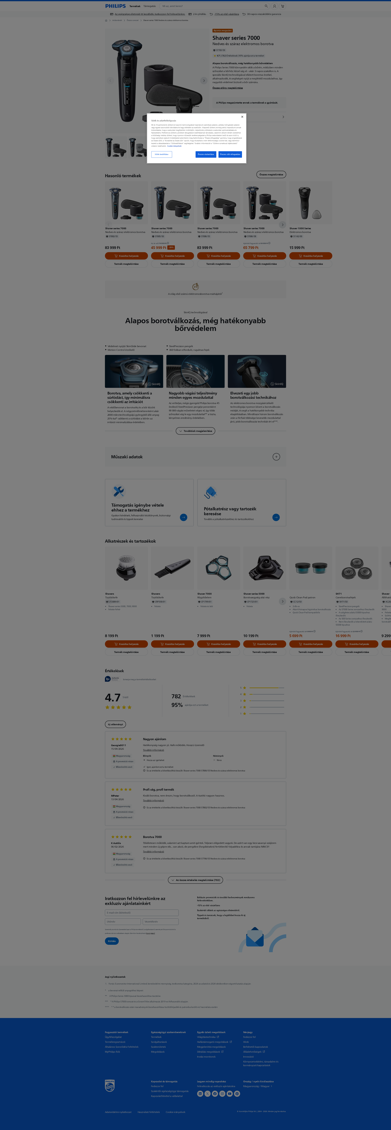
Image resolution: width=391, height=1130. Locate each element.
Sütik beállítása (161, 154)
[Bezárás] (242, 116)
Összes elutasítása (206, 154)
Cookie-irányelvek (174, 146)
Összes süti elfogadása (230, 154)
